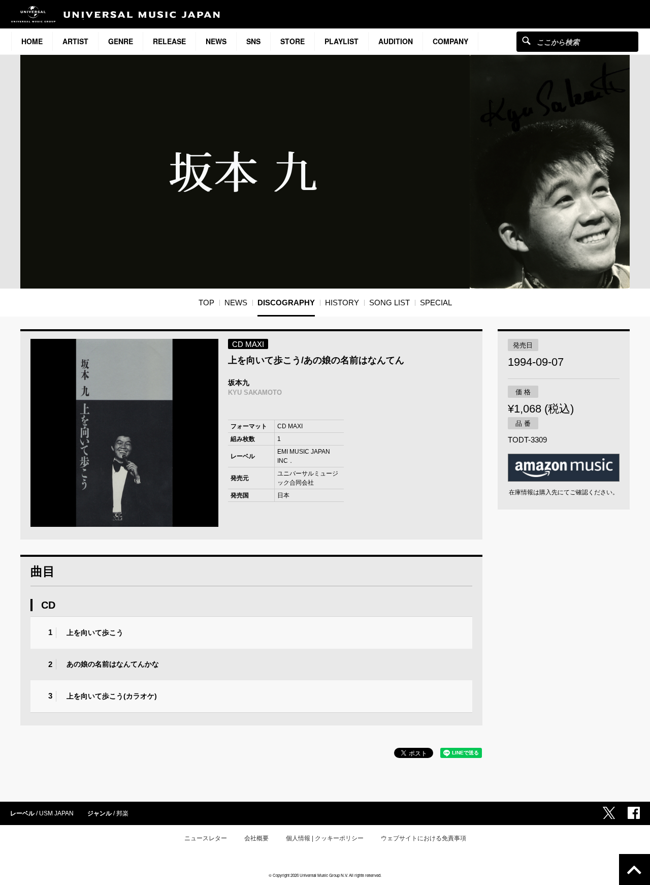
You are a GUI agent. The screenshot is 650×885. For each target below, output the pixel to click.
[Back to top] (634, 869)
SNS (253, 41)
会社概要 (256, 838)
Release (169, 41)
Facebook (634, 813)
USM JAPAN (56, 813)
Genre (120, 41)
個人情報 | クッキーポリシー (325, 838)
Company (450, 41)
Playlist (341, 41)
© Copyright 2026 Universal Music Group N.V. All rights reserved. (325, 875)
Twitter (609, 813)
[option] (124, 433)
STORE (292, 41)
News (216, 41)
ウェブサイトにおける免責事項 (423, 838)
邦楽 (122, 813)
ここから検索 (526, 40)
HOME (32, 41)
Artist (75, 41)
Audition (395, 41)
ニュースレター (205, 838)
